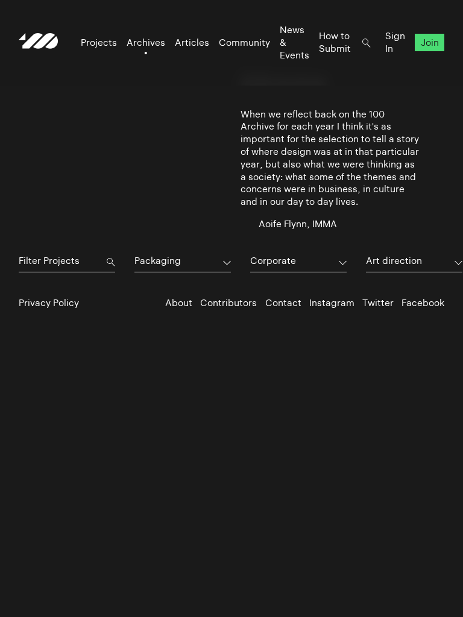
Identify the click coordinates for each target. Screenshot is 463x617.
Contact (283, 302)
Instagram (331, 302)
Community (244, 42)
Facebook (423, 302)
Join (430, 42)
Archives (146, 42)
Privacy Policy (49, 302)
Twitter (378, 302)
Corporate (273, 260)
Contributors (228, 302)
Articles (192, 42)
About (178, 302)
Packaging (157, 260)
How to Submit (335, 42)
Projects (99, 42)
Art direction (394, 260)
